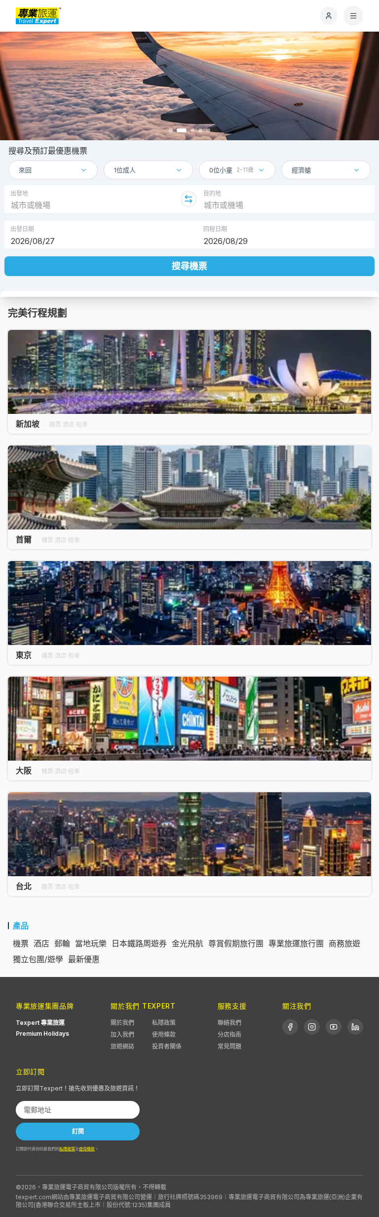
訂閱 (78, 1131)
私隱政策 (164, 1022)
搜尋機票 (189, 266)
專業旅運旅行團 (296, 943)
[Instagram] (312, 1027)
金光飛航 (187, 943)
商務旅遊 (344, 943)
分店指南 (229, 1034)
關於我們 (122, 1022)
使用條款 (164, 1034)
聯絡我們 (229, 1022)
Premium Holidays (42, 1033)
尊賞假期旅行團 (236, 943)
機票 (21, 943)
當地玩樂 (91, 943)
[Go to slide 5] (208, 130)
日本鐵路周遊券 (139, 943)
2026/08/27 (33, 241)
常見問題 (229, 1046)
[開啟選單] (353, 16)
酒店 (41, 943)
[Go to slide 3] (192, 130)
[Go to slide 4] (200, 130)
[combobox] (53, 170)
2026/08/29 (226, 241)
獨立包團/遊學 (38, 959)
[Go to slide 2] (182, 130)
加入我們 (122, 1034)
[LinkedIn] (355, 1027)
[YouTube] (333, 1027)
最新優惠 (84, 959)
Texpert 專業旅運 (40, 1022)
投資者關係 (167, 1046)
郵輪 (62, 943)
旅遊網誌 (122, 1046)
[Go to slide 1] (171, 130)
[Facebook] (290, 1027)
